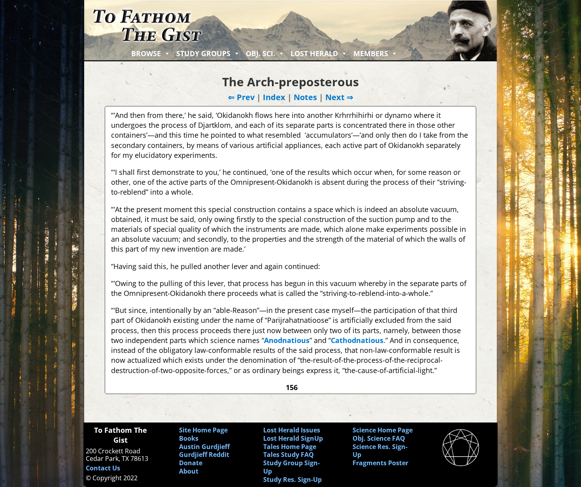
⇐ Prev (241, 97)
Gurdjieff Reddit (204, 454)
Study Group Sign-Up (291, 467)
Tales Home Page (289, 446)
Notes (305, 97)
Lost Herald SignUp (293, 438)
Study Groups (203, 53)
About (188, 471)
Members (370, 53)
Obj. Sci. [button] (260, 53)
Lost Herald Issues (291, 430)
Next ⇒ (339, 97)
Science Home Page (383, 430)
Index (274, 97)
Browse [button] (146, 53)
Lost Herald (314, 53)
